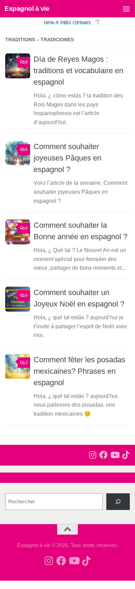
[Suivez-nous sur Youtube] (114, 455)
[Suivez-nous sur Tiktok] (126, 455)
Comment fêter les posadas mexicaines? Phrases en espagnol (79, 371)
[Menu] (126, 8)
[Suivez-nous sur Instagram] (92, 455)
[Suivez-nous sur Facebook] (103, 455)
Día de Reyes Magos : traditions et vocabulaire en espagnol (78, 70)
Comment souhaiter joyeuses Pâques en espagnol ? (67, 158)
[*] (118, 501)
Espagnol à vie (26, 8)
